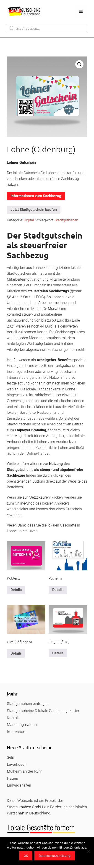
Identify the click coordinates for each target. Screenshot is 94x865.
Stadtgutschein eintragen (28, 703)
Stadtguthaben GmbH (25, 807)
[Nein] (88, 851)
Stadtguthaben (66, 220)
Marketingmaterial (22, 724)
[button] (79, 64)
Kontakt (13, 717)
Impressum (16, 731)
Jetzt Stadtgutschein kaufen (33, 209)
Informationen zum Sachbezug (35, 196)
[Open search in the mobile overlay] (47, 28)
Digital (29, 220)
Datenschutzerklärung (54, 855)
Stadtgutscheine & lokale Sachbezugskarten (43, 710)
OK (26, 855)
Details (16, 590)
